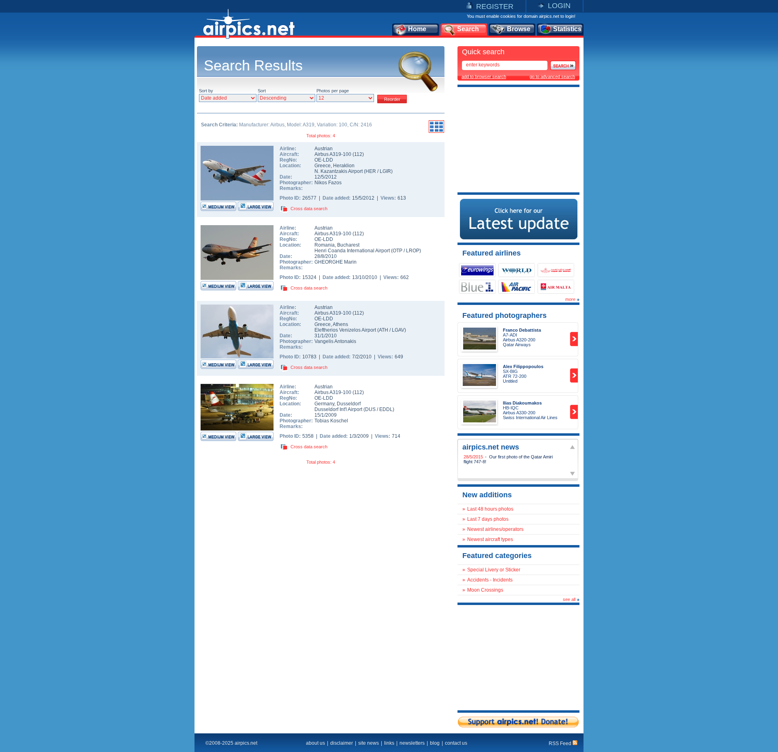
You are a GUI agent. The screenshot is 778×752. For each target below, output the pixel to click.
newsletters (412, 743)
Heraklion (344, 165)
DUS (370, 409)
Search (468, 29)
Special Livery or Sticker (493, 570)
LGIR (385, 171)
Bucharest (348, 245)
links (389, 743)
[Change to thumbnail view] (436, 131)
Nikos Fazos (328, 182)
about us (315, 743)
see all (569, 599)
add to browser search (484, 76)
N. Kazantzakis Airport (338, 171)
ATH (383, 330)
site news (368, 743)
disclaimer (341, 743)
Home (417, 29)
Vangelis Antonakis (335, 341)
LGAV (398, 330)
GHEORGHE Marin (335, 262)
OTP (397, 251)
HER (370, 171)
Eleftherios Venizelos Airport (345, 330)
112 (358, 154)
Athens (340, 324)
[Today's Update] (518, 238)
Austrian (323, 148)
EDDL (386, 409)
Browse (518, 29)
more (570, 299)
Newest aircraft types (490, 539)
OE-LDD (323, 160)
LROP (412, 251)
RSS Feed (561, 743)
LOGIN (559, 6)
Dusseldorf (349, 404)
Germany (324, 404)
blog (435, 743)
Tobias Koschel (331, 421)
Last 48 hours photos (490, 509)
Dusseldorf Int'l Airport (338, 409)
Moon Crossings (485, 590)
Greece (322, 165)
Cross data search (309, 208)
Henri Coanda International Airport (352, 251)
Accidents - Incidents (490, 580)
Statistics (567, 29)
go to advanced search (552, 76)
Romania (324, 245)
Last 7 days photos (488, 519)
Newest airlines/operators (495, 529)
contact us (456, 743)
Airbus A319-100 (333, 154)
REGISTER (494, 6)
